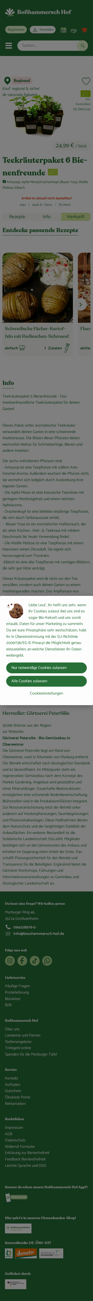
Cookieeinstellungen (46, 693)
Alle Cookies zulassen (29, 681)
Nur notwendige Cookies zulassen (38, 667)
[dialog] (46, 650)
